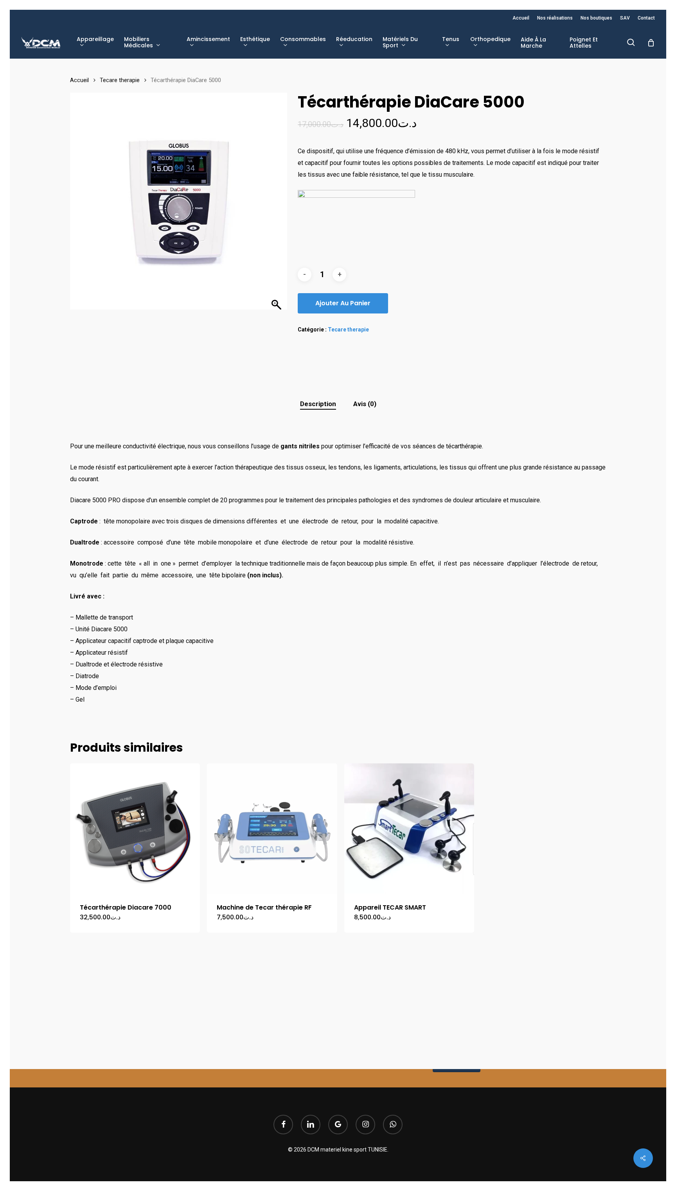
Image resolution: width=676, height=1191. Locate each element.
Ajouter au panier (342, 303)
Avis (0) (364, 404)
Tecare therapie (120, 80)
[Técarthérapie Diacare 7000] (135, 828)
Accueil (79, 80)
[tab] (318, 404)
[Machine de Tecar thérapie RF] (272, 828)
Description (318, 404)
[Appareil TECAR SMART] (409, 828)
